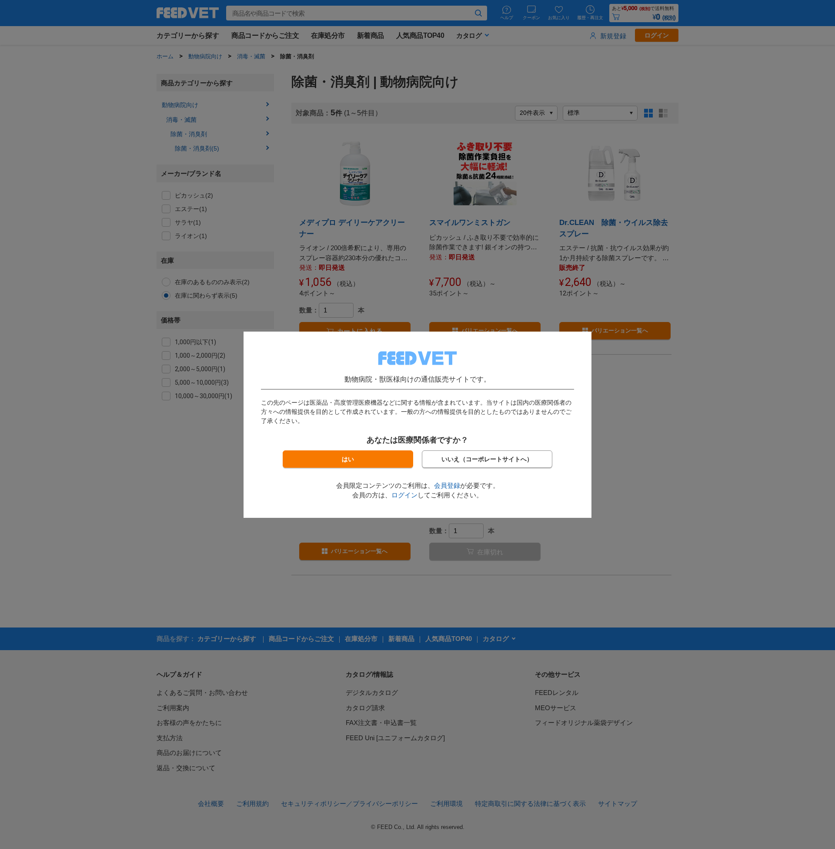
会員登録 (447, 485)
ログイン (404, 495)
